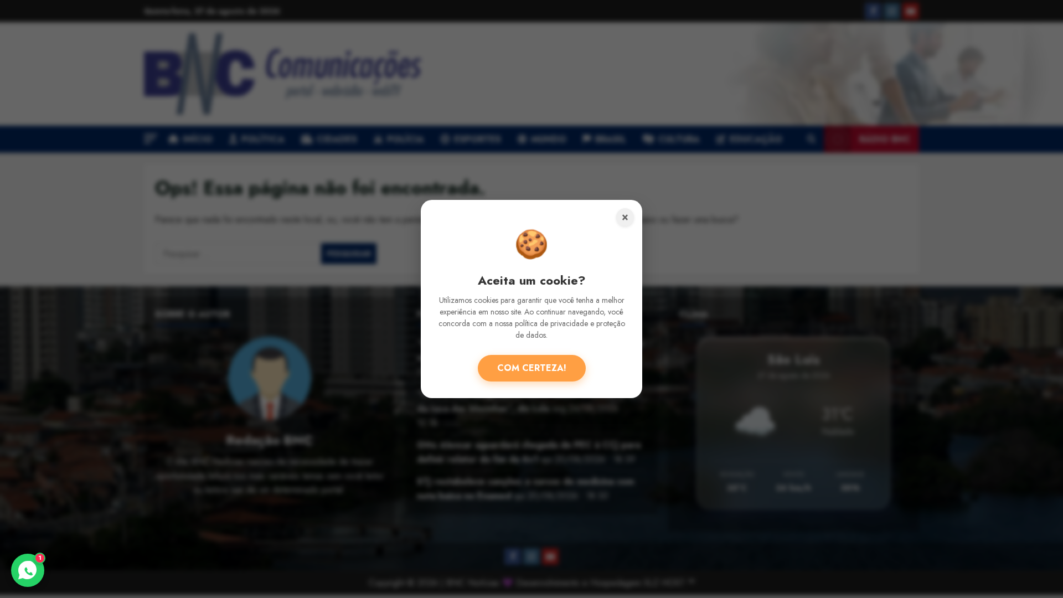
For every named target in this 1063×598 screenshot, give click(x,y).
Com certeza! (531, 368)
